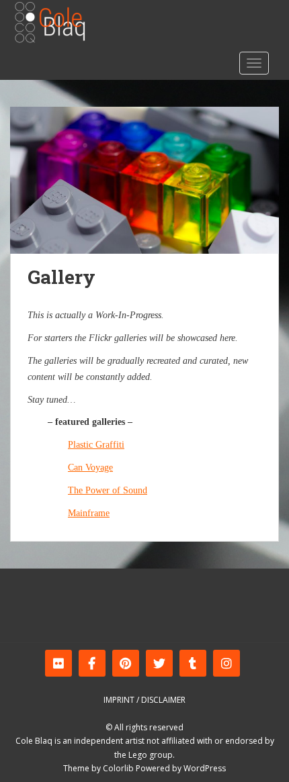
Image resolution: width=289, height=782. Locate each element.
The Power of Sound (107, 490)
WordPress (204, 768)
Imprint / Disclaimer (144, 699)
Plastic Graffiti (96, 445)
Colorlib (118, 768)
